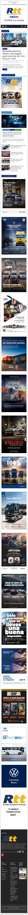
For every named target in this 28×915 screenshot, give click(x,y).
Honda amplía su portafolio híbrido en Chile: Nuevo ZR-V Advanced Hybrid (12, 134)
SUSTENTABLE (18, 129)
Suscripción (3, 877)
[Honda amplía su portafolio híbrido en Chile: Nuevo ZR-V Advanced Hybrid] (14, 115)
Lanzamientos (4, 871)
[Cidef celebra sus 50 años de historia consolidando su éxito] (5, 151)
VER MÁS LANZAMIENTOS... (9, 176)
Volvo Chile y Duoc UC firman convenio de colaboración (17, 160)
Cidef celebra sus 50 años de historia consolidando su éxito (17, 153)
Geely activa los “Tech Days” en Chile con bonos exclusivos (13, 4)
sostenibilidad (16, 62)
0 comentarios (19, 60)
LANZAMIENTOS (6, 129)
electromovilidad (5, 62)
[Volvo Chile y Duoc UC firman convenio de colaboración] (5, 158)
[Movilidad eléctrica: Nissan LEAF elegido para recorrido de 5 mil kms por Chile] (14, 34)
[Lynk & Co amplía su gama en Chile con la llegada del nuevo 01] (5, 144)
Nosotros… (3, 869)
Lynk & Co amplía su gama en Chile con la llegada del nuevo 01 (18, 146)
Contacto (3, 879)
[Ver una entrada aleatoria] (25, 26)
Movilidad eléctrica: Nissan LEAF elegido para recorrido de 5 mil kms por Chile (13, 55)
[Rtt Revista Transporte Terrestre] (2, 26)
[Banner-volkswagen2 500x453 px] (14, 776)
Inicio (2, 867)
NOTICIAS (5, 48)
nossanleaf (11, 62)
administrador (12, 60)
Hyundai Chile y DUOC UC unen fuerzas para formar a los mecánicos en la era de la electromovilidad (17, 167)
